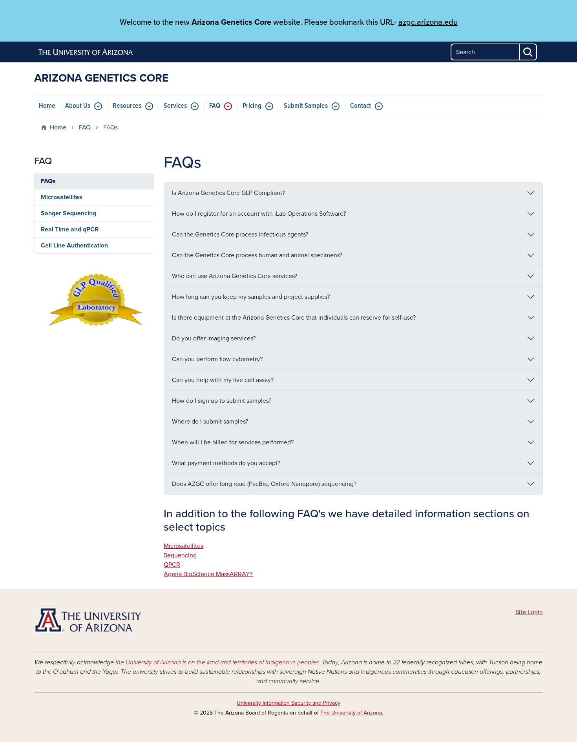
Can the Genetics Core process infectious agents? (240, 234)
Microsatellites (183, 546)
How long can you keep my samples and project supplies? (251, 297)
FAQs (48, 181)
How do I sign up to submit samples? (221, 401)
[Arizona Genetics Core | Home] (115, 620)
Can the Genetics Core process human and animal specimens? (257, 255)
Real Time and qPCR (70, 229)
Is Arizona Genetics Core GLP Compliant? (228, 193)
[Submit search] (528, 52)
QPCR (172, 565)
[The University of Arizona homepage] (85, 52)
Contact (360, 106)
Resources (127, 106)
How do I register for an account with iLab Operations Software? (259, 214)
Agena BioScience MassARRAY (207, 574)
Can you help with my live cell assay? (223, 380)
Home (47, 106)
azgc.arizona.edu (428, 22)
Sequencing (180, 555)
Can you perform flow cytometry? (217, 359)
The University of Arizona (351, 712)
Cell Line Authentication (74, 245)
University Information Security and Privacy (288, 703)
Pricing (252, 106)
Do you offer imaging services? (214, 338)
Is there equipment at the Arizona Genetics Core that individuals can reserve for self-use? (294, 318)
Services (175, 106)
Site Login (529, 612)
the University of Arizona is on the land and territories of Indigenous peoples (217, 662)
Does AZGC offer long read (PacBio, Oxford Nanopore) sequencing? (264, 484)
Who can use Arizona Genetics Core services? (234, 276)
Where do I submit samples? (210, 422)
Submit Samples (306, 106)
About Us (77, 106)
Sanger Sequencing (68, 213)
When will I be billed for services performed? (233, 442)
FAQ (214, 106)
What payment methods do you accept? (226, 463)
